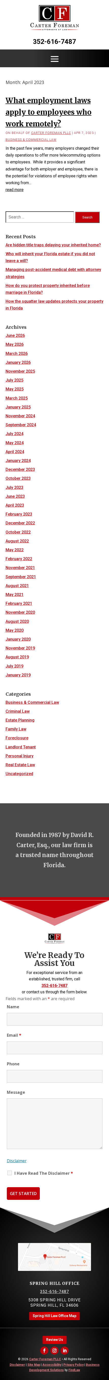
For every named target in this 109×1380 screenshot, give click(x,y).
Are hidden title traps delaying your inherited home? (53, 245)
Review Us (54, 1340)
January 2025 (18, 407)
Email (14, 1035)
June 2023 (15, 496)
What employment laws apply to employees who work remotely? (49, 112)
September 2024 (21, 424)
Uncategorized (19, 773)
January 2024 (18, 460)
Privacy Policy (73, 1365)
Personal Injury (19, 756)
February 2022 (19, 558)
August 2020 (17, 621)
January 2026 (18, 362)
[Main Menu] (54, 59)
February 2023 (19, 514)
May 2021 (15, 594)
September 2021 (21, 576)
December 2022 (20, 523)
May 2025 (15, 389)
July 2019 (14, 666)
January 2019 (18, 675)
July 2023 (14, 487)
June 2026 (15, 335)
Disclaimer (17, 1161)
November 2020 (20, 612)
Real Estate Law (20, 764)
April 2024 (15, 451)
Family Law (16, 729)
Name (13, 1007)
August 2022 (17, 541)
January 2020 (18, 639)
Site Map (33, 1365)
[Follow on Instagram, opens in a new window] (54, 1351)
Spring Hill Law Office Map (54, 1316)
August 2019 (17, 657)
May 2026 (15, 344)
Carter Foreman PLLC (51, 133)
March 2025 (17, 398)
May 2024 (15, 442)
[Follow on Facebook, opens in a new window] (44, 1351)
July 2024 (14, 433)
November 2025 (20, 371)
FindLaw (74, 1370)
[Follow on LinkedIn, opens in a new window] (65, 1351)
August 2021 (17, 585)
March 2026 (17, 353)
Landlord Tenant (21, 747)
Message (16, 1092)
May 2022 (15, 550)
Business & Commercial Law (31, 140)
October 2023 (18, 478)
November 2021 (20, 567)
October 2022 (18, 532)
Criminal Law (18, 711)
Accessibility (51, 1365)
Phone (13, 1064)
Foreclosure (17, 738)
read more (15, 189)
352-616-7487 (54, 41)
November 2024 (20, 416)
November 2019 (20, 648)
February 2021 (19, 603)
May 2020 (15, 630)
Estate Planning (20, 720)
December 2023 (20, 469)
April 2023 (15, 505)
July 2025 (14, 380)
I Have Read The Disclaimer (43, 1173)
